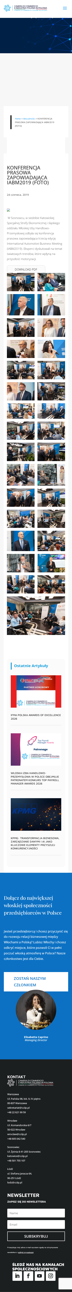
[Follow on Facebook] (28, 1276)
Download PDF (26, 269)
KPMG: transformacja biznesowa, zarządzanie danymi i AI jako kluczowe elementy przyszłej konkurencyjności (35, 843)
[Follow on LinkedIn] (17, 1276)
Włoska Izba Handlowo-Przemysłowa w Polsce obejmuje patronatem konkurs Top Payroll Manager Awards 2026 (35, 778)
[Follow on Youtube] (39, 1276)
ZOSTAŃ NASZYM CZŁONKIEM (30, 981)
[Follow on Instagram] (50, 1276)
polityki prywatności (26, 1252)
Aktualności (29, 118)
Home (18, 118)
